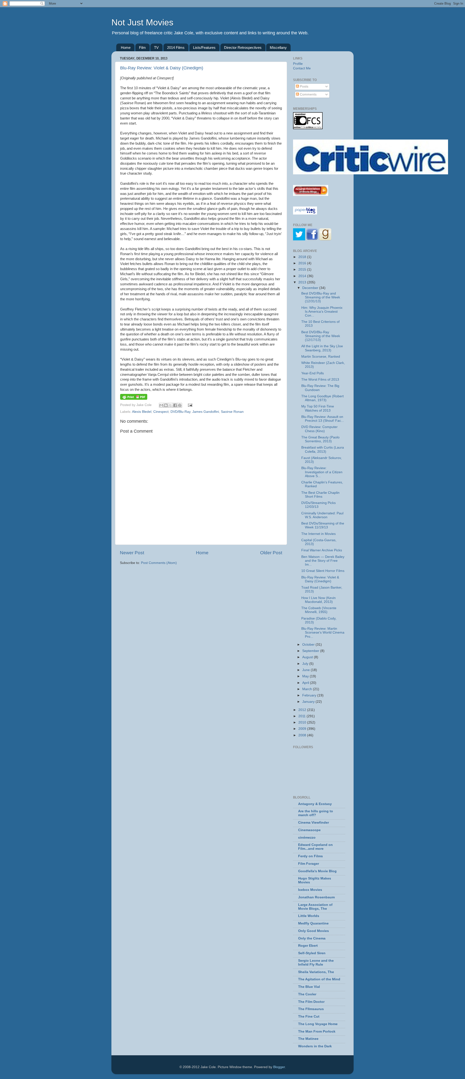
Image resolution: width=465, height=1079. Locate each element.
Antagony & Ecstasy (315, 804)
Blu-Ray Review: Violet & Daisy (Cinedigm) (161, 68)
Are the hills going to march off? (315, 813)
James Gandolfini (205, 412)
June (306, 670)
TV (156, 47)
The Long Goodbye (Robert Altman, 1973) (322, 398)
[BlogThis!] (165, 405)
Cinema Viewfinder (313, 822)
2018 (302, 257)
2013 (302, 282)
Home (126, 47)
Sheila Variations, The (316, 972)
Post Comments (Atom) (159, 563)
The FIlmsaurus (311, 1009)
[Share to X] (170, 405)
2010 (302, 722)
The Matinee (308, 1039)
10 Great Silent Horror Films (322, 571)
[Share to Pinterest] (179, 405)
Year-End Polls (312, 373)
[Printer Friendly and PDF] (133, 398)
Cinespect (161, 412)
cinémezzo (307, 837)
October (309, 644)
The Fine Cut (308, 1016)
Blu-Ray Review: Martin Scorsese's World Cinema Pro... (322, 632)
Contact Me (302, 68)
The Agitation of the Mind (319, 979)
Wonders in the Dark (315, 1046)
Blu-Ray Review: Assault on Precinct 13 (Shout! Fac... (322, 418)
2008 (302, 735)
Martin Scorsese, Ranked (320, 356)
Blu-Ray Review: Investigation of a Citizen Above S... (321, 472)
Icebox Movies (310, 890)
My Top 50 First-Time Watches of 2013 (317, 408)
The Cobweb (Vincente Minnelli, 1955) (318, 610)
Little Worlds (308, 916)
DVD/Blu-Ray (180, 412)
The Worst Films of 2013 (320, 379)
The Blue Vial (309, 987)
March (307, 689)
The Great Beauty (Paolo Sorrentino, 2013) (320, 439)
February (309, 695)
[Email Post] (189, 405)
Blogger (279, 1067)
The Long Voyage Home (318, 1024)
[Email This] (161, 405)
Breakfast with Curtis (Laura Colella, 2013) (322, 449)
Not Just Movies (142, 22)
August (308, 657)
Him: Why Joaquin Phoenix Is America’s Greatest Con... (321, 311)
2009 (302, 729)
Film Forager (308, 863)
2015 (302, 269)
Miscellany (278, 47)
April (306, 683)
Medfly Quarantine (313, 923)
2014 (302, 276)
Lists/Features (204, 47)
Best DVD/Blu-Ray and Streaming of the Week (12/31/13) (320, 297)
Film (142, 47)
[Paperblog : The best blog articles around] (305, 213)
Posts (303, 86)
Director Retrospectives (243, 47)
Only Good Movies (313, 931)
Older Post (271, 552)
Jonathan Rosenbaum (316, 897)
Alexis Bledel (141, 412)
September (311, 651)
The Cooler (307, 994)
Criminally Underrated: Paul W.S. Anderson (322, 515)
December (310, 288)
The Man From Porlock (316, 1031)
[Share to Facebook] (175, 405)
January (309, 701)
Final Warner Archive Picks (321, 550)
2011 (302, 716)
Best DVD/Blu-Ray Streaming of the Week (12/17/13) (320, 336)
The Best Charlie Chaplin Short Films (320, 494)
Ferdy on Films (310, 856)
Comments (308, 94)
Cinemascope (309, 830)
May (306, 676)
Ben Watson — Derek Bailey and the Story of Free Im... (322, 560)
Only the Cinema (312, 938)
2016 (302, 263)
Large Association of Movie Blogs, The (315, 906)
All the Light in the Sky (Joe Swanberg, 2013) (322, 348)
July (305, 663)
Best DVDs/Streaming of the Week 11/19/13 (322, 525)
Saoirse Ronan (232, 412)
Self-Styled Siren (312, 953)
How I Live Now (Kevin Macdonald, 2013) (318, 600)
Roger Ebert (308, 945)
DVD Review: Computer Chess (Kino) (319, 429)
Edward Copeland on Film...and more (315, 846)
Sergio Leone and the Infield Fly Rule (316, 962)
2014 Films (176, 47)
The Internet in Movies (318, 534)
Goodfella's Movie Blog (317, 871)
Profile (298, 64)
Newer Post (132, 552)
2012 (302, 710)
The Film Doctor (311, 1002)
